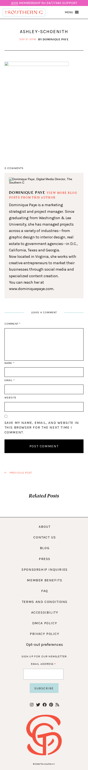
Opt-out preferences (44, 644)
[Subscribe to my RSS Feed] (57, 705)
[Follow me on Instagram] (31, 705)
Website (10, 397)
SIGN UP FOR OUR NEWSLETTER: (44, 656)
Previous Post (20, 473)
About (44, 527)
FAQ (44, 591)
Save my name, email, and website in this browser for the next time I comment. (41, 427)
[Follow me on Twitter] (38, 705)
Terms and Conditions (44, 602)
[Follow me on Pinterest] (51, 705)
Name (9, 363)
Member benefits (44, 580)
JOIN (14, 3)
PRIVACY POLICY (44, 634)
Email (9, 380)
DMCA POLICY (44, 623)
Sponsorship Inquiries (45, 569)
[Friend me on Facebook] (44, 705)
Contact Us (44, 537)
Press (44, 559)
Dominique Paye (56, 39)
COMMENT (12, 323)
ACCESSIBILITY (44, 612)
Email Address (43, 664)
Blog (44, 548)
